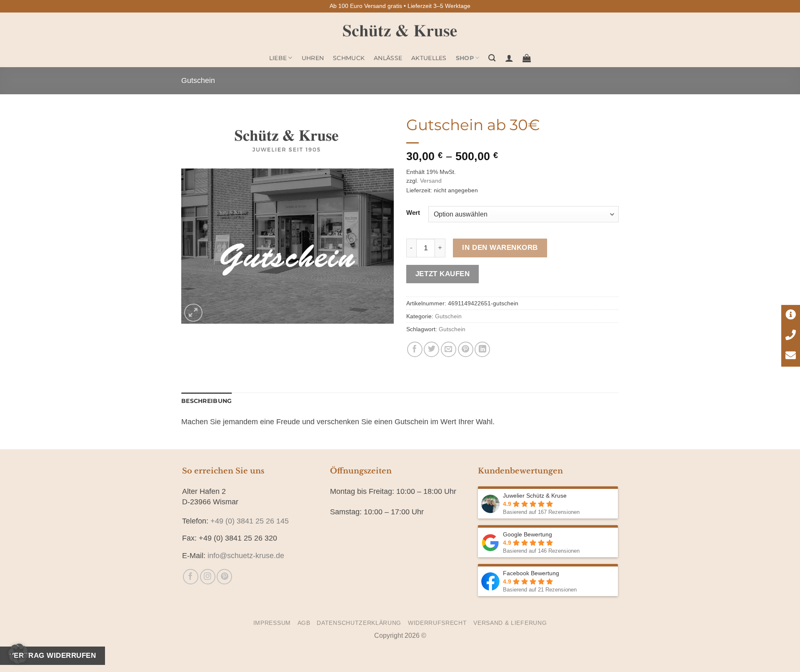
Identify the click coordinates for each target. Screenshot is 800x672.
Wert (413, 213)
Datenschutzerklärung (359, 623)
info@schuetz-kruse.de (246, 555)
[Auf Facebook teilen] (414, 349)
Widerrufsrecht (437, 623)
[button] (509, 58)
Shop (465, 58)
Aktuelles (429, 58)
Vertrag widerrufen (52, 655)
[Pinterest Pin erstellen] (465, 349)
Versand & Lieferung (510, 623)
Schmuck (349, 58)
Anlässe (388, 58)
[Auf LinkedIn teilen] (482, 349)
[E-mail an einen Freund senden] (448, 349)
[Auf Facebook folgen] (190, 576)
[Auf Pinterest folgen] (224, 576)
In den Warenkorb (500, 247)
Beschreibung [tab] (206, 401)
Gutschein (198, 80)
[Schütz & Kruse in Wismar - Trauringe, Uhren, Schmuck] (400, 30)
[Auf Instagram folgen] (207, 576)
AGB (304, 623)
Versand (431, 180)
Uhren (313, 58)
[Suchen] (491, 58)
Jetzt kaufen (442, 273)
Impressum (272, 623)
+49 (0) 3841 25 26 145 (249, 521)
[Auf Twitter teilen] (431, 349)
